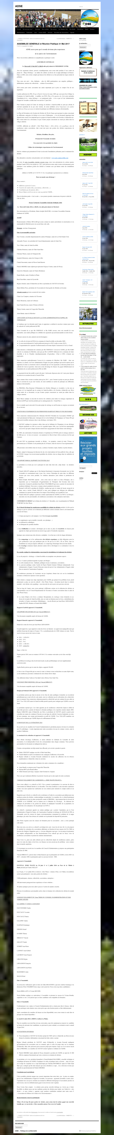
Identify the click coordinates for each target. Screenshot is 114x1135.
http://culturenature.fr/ (83, 404)
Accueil (19, 29)
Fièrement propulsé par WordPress (88, 1131)
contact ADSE (42, 32)
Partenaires (29, 32)
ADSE (19, 6)
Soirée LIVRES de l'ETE (87, 236)
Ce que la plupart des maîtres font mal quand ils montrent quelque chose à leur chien (89, 368)
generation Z (82, 134)
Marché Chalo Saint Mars (87, 172)
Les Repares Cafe (63, 29)
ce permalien (60, 1112)
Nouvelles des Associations (61, 32)
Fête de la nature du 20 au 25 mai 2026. (87, 194)
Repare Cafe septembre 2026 (88, 291)
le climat (83, 334)
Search (82, 468)
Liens (35, 32)
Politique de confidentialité (28, 1131)
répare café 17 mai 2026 (87, 183)
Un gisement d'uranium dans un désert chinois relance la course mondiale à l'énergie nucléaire (89, 337)
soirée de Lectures (86, 226)
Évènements (34, 1112)
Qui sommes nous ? (28, 29)
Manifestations (21, 32)
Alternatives (80, 29)
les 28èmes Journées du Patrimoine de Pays (88, 258)
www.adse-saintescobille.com (60, 158)
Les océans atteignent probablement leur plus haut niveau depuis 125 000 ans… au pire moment (88, 355)
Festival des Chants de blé (87, 269)
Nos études (72, 29)
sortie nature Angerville (87, 204)
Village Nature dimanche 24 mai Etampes (88, 215)
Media (86, 29)
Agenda (72, 32)
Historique (37, 29)
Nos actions (53, 29)
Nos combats (45, 29)
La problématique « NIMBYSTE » (65, 38)
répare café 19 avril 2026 (87, 162)
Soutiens (92, 29)
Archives (50, 32)
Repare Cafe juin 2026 (87, 247)
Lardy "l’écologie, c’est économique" (87, 280)
